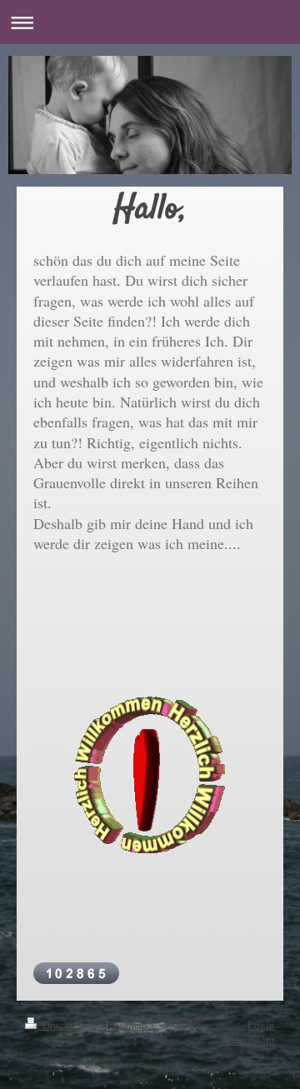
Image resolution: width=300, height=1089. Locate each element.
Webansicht (248, 1039)
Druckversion (73, 1024)
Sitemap (129, 1024)
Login (261, 1024)
